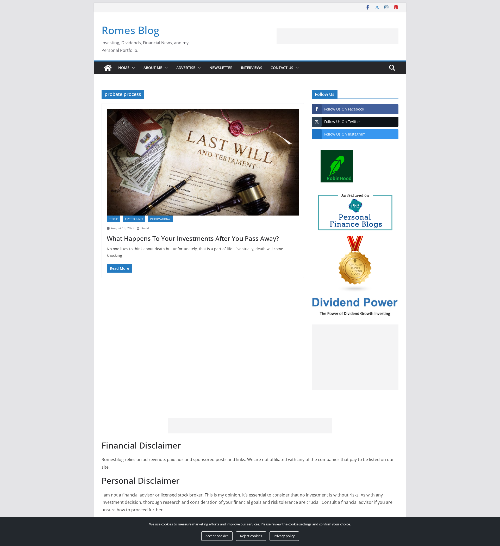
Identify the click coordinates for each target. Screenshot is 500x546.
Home (123, 67)
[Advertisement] (358, 36)
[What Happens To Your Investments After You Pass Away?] (203, 162)
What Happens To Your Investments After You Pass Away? (193, 238)
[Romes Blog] (108, 68)
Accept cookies (216, 535)
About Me (152, 67)
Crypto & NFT (134, 219)
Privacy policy (284, 535)
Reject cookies (251, 535)
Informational (160, 219)
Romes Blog (130, 30)
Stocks (113, 219)
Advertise (185, 67)
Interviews (251, 67)
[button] (132, 67)
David (145, 228)
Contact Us (282, 67)
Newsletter (221, 67)
